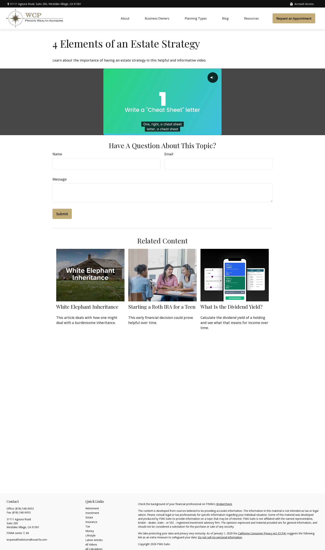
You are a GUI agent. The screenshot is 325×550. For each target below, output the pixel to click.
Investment (92, 513)
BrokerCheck (224, 504)
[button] (125, 18)
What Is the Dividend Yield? (231, 306)
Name (57, 154)
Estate (89, 517)
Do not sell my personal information (220, 537)
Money (89, 531)
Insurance (91, 522)
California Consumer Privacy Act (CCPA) (262, 533)
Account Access (304, 4)
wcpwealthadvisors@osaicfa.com (27, 539)
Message (59, 179)
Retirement (92, 508)
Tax (87, 526)
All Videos (91, 544)
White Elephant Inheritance (87, 306)
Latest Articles (94, 540)
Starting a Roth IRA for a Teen (161, 306)
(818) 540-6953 (24, 508)
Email (168, 154)
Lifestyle (90, 535)
